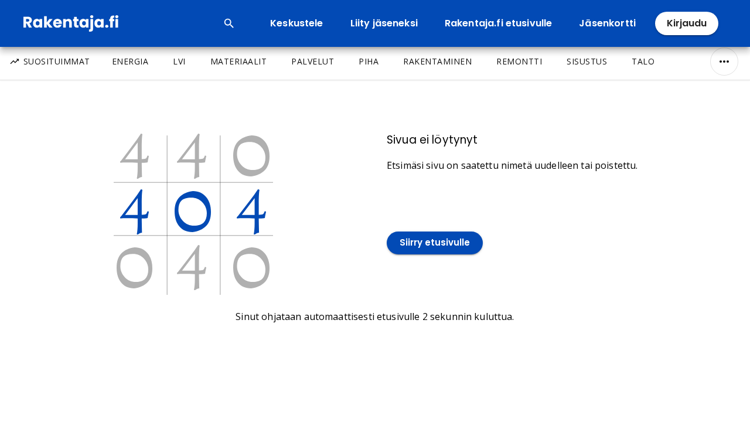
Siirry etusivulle (435, 242)
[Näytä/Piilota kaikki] (724, 61)
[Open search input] (229, 23)
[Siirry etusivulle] (435, 218)
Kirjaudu (687, 23)
